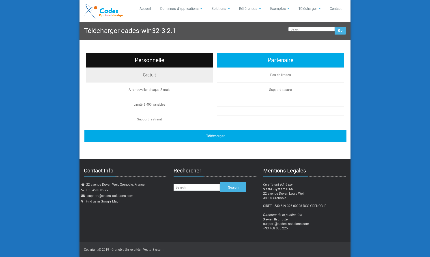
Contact (336, 9)
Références (248, 9)
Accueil (145, 9)
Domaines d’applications (179, 9)
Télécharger (308, 9)
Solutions (218, 9)
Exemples (278, 9)
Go (340, 30)
